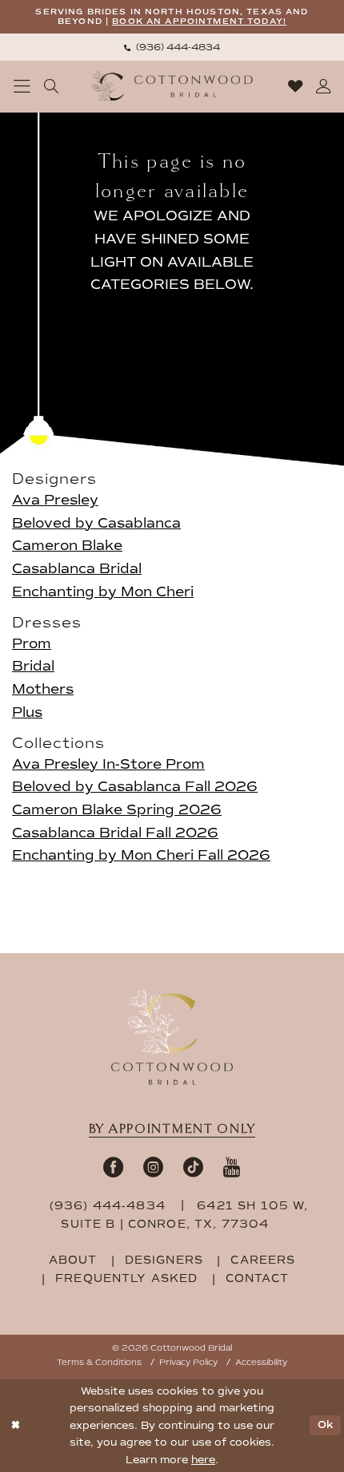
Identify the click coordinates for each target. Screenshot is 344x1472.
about (73, 1260)
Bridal (33, 666)
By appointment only (172, 1129)
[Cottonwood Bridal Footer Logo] (171, 1037)
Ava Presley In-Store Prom (108, 764)
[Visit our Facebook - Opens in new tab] (113, 1166)
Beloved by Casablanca (96, 523)
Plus (27, 712)
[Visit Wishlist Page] (295, 86)
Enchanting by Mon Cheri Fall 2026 (141, 855)
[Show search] (52, 86)
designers (164, 1260)
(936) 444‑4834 (110, 1206)
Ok (326, 1425)
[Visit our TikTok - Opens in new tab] (193, 1166)
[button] (22, 86)
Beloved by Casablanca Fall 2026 (135, 786)
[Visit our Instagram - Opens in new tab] (153, 1166)
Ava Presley (55, 500)
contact (257, 1278)
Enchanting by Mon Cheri (103, 592)
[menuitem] (172, 47)
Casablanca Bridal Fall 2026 (115, 833)
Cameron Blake (67, 545)
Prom (31, 643)
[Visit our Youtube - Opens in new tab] (232, 1166)
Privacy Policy (188, 1362)
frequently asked (126, 1278)
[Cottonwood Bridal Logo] (172, 86)
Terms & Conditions (99, 1362)
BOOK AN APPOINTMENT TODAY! (199, 21)
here (203, 1460)
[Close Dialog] (15, 1425)
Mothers (43, 689)
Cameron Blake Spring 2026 (117, 809)
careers (262, 1260)
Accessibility (261, 1362)
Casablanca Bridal (77, 568)
